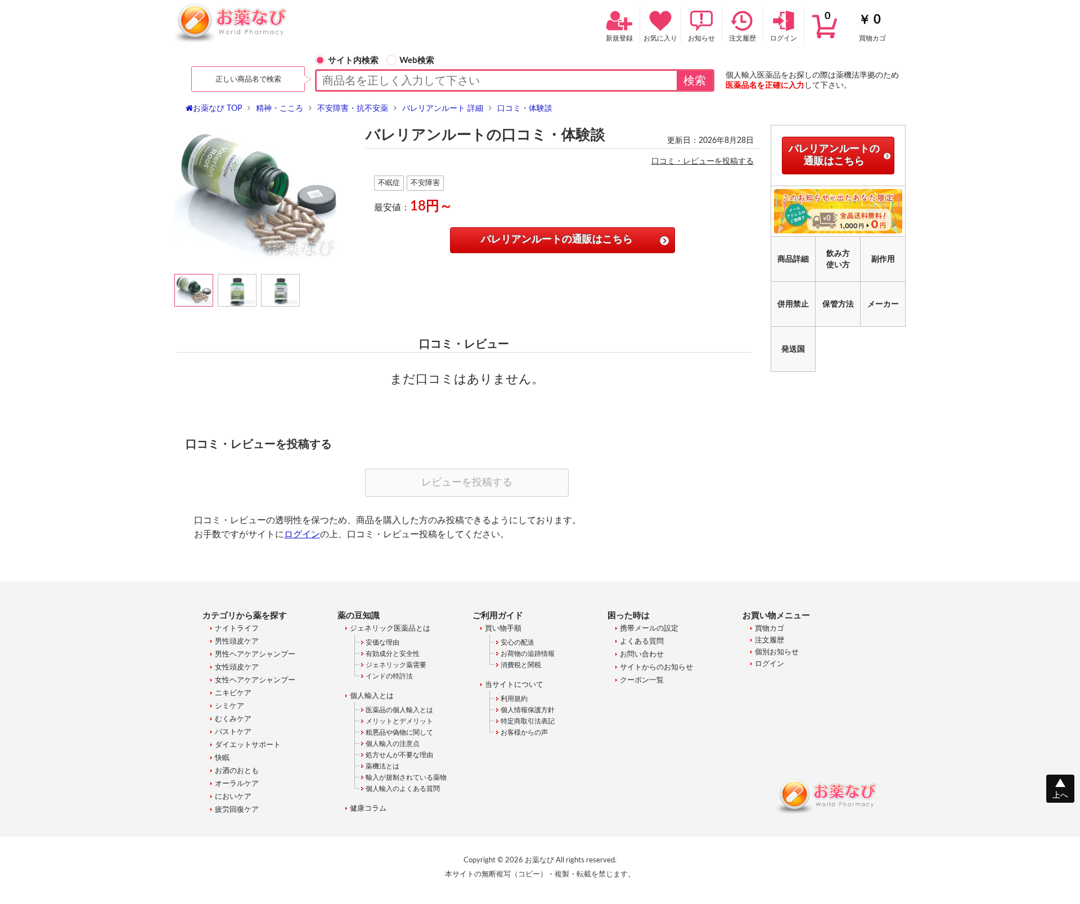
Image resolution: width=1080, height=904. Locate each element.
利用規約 (514, 698)
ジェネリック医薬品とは (390, 628)
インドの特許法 (389, 676)
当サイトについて (514, 685)
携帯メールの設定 (649, 628)
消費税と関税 (521, 665)
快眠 (222, 758)
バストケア (233, 732)
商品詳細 (793, 259)
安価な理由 (382, 642)
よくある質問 (642, 641)
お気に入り (660, 38)
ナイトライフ (237, 628)
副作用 (883, 259)
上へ (1060, 795)
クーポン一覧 (642, 680)
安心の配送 (517, 642)
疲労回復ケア (237, 809)
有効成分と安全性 (393, 653)
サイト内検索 (353, 60)
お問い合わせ (642, 654)
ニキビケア (233, 693)
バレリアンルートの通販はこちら (557, 240)
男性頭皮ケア (237, 641)
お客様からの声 (524, 732)
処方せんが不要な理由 (399, 755)
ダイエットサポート (248, 745)
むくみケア (233, 719)
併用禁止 (793, 304)
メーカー (883, 304)
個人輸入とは (372, 696)
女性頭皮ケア (237, 667)
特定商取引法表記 (528, 721)
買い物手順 (503, 628)
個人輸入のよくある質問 (403, 788)
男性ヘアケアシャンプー (255, 654)
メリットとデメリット (399, 721)
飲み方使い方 (838, 259)
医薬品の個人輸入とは (399, 710)
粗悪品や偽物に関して (399, 732)
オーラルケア (237, 784)
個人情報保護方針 (528, 710)
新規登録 (619, 38)
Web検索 (416, 60)
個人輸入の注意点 (393, 743)
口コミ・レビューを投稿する (702, 161)
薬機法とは (382, 766)
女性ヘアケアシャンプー (255, 680)
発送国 (793, 349)
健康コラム (368, 808)
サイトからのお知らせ (656, 667)
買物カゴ (855, 26)
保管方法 (838, 304)
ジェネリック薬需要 (396, 665)
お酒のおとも (237, 771)
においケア (233, 796)
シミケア (229, 706)
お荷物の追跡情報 (528, 653)
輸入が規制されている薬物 (406, 777)
